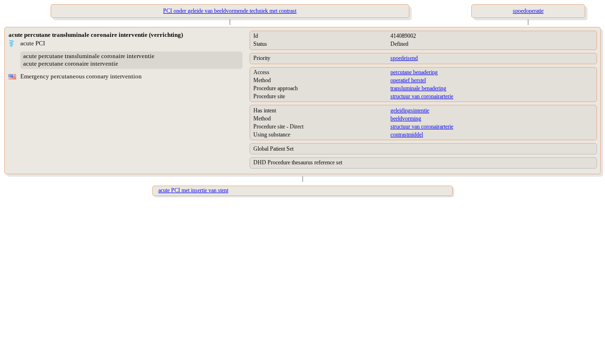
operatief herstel (408, 80)
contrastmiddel (406, 134)
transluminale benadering (418, 88)
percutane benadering (414, 72)
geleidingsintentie (409, 110)
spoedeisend (404, 58)
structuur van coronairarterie (421, 96)
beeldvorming (405, 118)
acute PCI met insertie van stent (193, 190)
